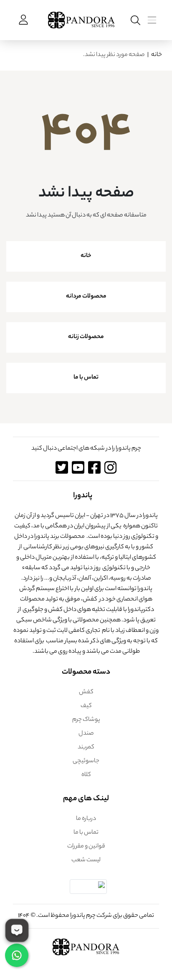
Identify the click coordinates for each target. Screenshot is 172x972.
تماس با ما (86, 378)
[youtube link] (77, 467)
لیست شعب (86, 860)
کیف (86, 706)
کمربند (86, 748)
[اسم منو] (133, 20)
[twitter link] (61, 467)
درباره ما (86, 819)
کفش (86, 692)
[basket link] (22, 19)
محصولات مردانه (86, 297)
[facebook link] (94, 467)
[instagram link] (110, 467)
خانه (156, 55)
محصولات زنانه (86, 337)
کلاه (86, 775)
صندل (86, 734)
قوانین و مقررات (86, 847)
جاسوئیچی (86, 761)
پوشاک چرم (86, 720)
